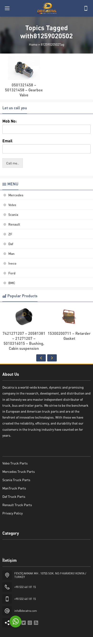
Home (33, 44)
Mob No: (9, 121)
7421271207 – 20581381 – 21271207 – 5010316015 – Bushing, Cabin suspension (24, 341)
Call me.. (12, 163)
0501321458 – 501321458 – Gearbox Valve (24, 89)
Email (7, 140)
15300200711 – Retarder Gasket (69, 336)
